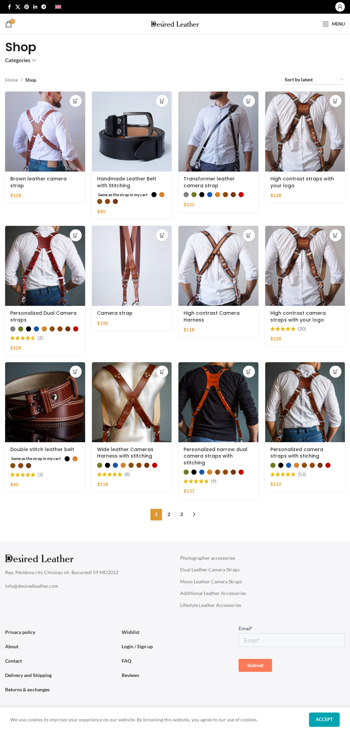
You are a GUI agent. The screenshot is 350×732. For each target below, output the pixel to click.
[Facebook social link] (9, 7)
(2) (40, 338)
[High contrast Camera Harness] (218, 266)
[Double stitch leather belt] (45, 402)
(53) (302, 474)
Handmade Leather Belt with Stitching (126, 182)
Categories (17, 60)
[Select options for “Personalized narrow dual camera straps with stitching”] (249, 372)
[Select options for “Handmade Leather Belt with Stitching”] (162, 101)
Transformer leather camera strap (209, 182)
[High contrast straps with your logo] (305, 132)
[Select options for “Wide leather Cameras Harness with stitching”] (162, 372)
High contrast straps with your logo (302, 182)
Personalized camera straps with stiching (296, 453)
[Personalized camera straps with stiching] (305, 402)
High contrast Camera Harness (212, 316)
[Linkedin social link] (35, 7)
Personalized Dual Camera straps (43, 316)
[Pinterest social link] (26, 7)
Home (11, 80)
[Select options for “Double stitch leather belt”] (76, 372)
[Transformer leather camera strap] (218, 132)
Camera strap (115, 313)
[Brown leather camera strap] (45, 132)
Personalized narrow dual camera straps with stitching (215, 456)
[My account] (340, 7)
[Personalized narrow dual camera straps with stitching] (218, 402)
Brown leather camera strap (38, 182)
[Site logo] (175, 23)
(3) (40, 474)
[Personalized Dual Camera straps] (45, 266)
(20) (302, 328)
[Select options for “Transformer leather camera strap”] (249, 101)
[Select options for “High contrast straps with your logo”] (335, 101)
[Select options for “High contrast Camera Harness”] (249, 235)
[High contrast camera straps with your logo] (305, 266)
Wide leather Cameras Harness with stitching (125, 453)
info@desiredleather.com (31, 586)
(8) (127, 474)
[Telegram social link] (43, 7)
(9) (213, 481)
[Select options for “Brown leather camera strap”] (76, 101)
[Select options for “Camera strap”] (162, 235)
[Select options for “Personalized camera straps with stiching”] (335, 372)
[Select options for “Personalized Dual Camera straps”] (76, 235)
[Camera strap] (132, 266)
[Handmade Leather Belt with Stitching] (132, 132)
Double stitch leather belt (42, 449)
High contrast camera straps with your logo (298, 316)
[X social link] (17, 7)
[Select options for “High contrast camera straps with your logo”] (335, 235)
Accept (324, 719)
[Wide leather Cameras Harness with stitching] (132, 402)
